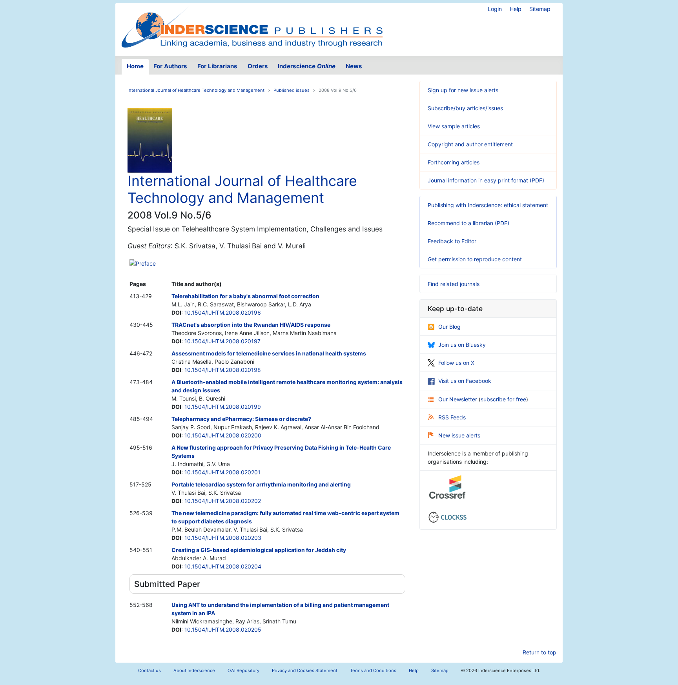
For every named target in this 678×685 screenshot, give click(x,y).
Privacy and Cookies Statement (304, 670)
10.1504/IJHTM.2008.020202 (222, 500)
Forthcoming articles (453, 162)
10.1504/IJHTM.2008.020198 (222, 369)
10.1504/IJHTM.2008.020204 (222, 566)
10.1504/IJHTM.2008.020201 (222, 472)
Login (495, 8)
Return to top (539, 652)
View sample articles (454, 126)
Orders (258, 66)
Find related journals (453, 284)
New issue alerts (459, 435)
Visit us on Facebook (464, 380)
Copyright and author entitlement (470, 144)
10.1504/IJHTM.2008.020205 (222, 629)
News (354, 66)
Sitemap (539, 8)
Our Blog (449, 326)
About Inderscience (194, 670)
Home (135, 66)
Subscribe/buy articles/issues (465, 108)
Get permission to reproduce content (475, 259)
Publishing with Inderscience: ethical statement (488, 205)
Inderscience (306, 66)
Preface (146, 263)
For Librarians (217, 66)
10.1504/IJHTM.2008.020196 (222, 312)
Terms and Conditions (373, 670)
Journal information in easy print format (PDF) (486, 180)
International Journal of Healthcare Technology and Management (196, 90)
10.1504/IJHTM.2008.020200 (222, 435)
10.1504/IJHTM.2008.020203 (222, 537)
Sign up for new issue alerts (463, 90)
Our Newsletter (458, 399)
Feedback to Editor (452, 241)
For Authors (170, 66)
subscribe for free (503, 399)
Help (515, 8)
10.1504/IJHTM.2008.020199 (222, 406)
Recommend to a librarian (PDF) (468, 223)
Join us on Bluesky (462, 344)
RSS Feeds (452, 417)
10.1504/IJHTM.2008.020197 (222, 341)
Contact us (149, 670)
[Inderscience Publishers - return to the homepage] (252, 26)
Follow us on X (456, 362)
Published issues (291, 90)
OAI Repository (243, 670)
